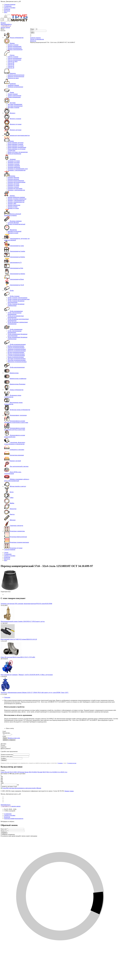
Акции (6, 552)
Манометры (13, 229)
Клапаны (12, 176)
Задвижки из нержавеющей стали (18, 168)
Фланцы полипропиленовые (16, 354)
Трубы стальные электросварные (17, 297)
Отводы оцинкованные (15, 58)
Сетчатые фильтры (13, 222)
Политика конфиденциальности (13, 818)
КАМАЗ (34, 772)
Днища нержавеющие (14, 97)
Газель (3, 772)
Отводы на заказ (12, 61)
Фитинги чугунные (15, 124)
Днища (11, 92)
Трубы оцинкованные (16, 311)
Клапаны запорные (13, 179)
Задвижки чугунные (14, 161)
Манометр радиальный (14, 231)
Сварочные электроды (16, 525)
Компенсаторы (14, 373)
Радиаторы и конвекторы (17, 531)
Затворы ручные (12, 206)
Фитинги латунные (15, 130)
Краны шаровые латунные (15, 142)
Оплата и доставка (9, 7)
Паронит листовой (15, 461)
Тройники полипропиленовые (17, 349)
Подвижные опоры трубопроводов (12, 396)
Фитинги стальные (15, 118)
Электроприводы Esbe (16, 268)
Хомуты (12, 514)
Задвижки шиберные (14, 167)
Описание (7, 697)
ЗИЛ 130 (16, 772)
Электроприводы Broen (16, 279)
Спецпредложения (9, 4)
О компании (7, 6)
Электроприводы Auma (16, 245)
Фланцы (12, 43)
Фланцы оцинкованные (15, 48)
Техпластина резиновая (16, 455)
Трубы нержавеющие (15, 329)
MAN (44, 772)
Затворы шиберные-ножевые (16, 197)
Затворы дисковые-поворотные (17, 199)
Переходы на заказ (13, 78)
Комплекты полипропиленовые (17, 361)
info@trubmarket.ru (6, 24)
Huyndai (40, 772)
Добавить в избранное (9, 740)
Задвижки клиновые (14, 165)
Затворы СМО (12, 203)
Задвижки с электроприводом (16, 170)
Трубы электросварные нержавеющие (14, 331)
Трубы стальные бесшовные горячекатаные (16, 304)
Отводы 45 (11, 66)
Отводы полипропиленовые (16, 347)
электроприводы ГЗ (15, 262)
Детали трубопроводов (16, 37)
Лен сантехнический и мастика (18, 466)
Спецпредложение (9, 549)
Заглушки (12, 102)
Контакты (7, 10)
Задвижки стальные (13, 164)
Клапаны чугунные (13, 185)
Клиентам (7, 9)
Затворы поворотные (14, 205)
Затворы (12, 195)
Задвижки (12, 159)
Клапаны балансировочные (16, 180)
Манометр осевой (13, 233)
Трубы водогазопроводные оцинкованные (16, 316)
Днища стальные (13, 94)
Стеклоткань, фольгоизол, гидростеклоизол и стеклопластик (14, 443)
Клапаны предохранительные (16, 182)
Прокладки (12, 508)
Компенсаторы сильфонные (17, 378)
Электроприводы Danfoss (17, 257)
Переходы (12, 73)
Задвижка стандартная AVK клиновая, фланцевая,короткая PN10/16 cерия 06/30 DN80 (26, 603)
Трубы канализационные (17, 367)
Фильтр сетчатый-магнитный (16, 224)
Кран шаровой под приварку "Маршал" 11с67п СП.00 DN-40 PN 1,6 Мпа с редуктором (27, 674)
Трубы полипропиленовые (17, 344)
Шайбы (11, 503)
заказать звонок (5, 27)
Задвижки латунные (14, 162)
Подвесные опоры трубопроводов (19, 409)
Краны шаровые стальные (15, 144)
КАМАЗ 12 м (57, 772)
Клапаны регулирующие (15, 188)
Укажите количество (7, 754)
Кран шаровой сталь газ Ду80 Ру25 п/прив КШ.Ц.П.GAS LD (19, 639)
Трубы (11, 290)
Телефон (3, 758)
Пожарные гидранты (10, 215)
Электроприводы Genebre (17, 251)
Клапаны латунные (13, 183)
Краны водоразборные (14, 153)
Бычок (27, 772)
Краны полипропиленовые (16, 357)
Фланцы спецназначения (15, 49)
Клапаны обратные (13, 177)
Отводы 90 (11, 63)
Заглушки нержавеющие (15, 104)
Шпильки (12, 520)
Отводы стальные (13, 56)
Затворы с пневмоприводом (16, 202)
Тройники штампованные (15, 87)
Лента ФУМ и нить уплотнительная (12, 472)
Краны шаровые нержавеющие (17, 147)
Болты (11, 492)
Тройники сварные (13, 85)
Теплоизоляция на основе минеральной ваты (14, 436)
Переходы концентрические (16, 75)
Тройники (12, 83)
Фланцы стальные (13, 45)
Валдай (7, 772)
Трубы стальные (14, 296)
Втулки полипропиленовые (16, 352)
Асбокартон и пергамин (16, 449)
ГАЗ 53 (12, 772)
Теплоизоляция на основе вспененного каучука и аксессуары (14, 428)
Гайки (11, 497)
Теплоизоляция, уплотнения (18, 415)
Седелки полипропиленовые (16, 355)
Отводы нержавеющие (14, 60)
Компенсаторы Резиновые (17, 384)
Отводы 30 (11, 67)
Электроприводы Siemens (17, 273)
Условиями (60, 763)
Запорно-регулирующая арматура (19, 135)
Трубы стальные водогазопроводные (19, 299)
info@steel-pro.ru (5, 804)
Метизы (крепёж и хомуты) (17, 486)
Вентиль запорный (15, 214)
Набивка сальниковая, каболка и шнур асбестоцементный (16, 479)
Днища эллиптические (14, 95)
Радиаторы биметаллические (18, 536)
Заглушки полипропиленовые (17, 358)
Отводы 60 (11, 64)
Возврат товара (69, 791)
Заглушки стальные (13, 107)
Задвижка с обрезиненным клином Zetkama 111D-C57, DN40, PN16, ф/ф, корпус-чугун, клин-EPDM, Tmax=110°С (34, 692)
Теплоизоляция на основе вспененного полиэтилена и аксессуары (16, 421)
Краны (11, 141)
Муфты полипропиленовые (16, 346)
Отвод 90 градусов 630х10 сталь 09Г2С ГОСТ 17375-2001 (18, 657)
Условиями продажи (71, 763)
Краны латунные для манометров (18, 152)
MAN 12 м (64, 772)
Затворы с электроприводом (16, 200)
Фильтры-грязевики (15, 221)
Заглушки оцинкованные (15, 106)
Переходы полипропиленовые (17, 350)
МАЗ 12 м (49, 772)
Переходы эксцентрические (16, 76)
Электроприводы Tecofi (16, 285)
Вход (5, 12)
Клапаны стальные (13, 187)
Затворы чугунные (13, 208)
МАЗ (30, 772)
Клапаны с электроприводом (16, 190)
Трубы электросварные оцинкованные (14, 313)
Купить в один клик (14, 738)
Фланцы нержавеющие (14, 46)
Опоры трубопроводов (16, 389)
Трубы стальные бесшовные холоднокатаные (16, 301)
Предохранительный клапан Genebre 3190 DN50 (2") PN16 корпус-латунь (23, 621)
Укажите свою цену (6, 756)
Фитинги (12, 113)
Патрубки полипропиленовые (17, 360)
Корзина (3, 22)
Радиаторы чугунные (15, 548)
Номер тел (4, 831)
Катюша (22, 772)
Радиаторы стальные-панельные (19, 542)
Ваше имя (4, 829)
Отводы (11, 55)
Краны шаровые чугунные (16, 145)
